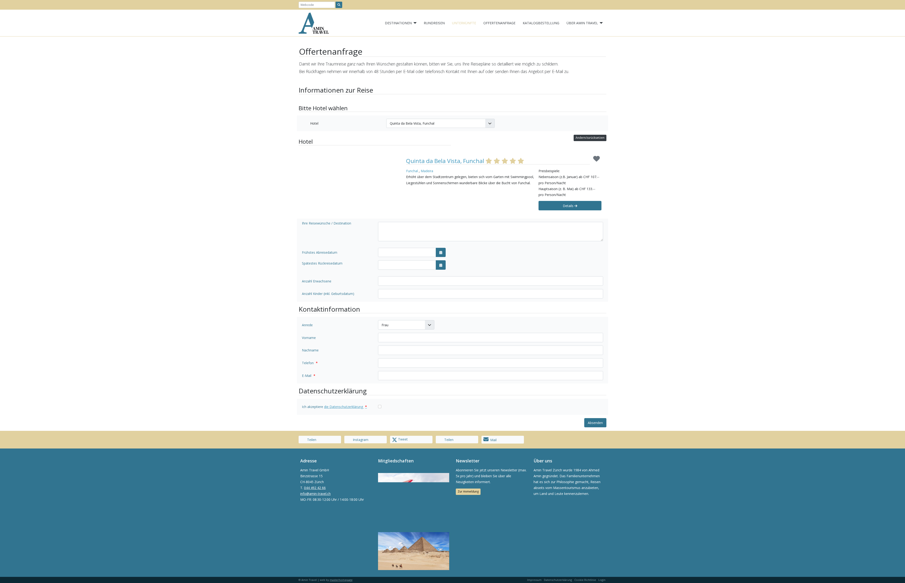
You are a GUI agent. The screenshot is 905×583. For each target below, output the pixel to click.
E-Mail (308, 375)
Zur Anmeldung (468, 491)
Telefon (310, 363)
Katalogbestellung (541, 23)
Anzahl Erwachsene (316, 281)
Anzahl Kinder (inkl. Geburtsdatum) (328, 293)
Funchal (412, 171)
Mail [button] (493, 440)
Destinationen (398, 23)
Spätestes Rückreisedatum (322, 263)
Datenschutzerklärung (558, 580)
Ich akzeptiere (334, 406)
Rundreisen (434, 23)
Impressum (534, 580)
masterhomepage (341, 580)
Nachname (310, 350)
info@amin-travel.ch (315, 493)
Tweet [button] (402, 439)
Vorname (309, 337)
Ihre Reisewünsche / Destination (326, 223)
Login (601, 580)
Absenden (595, 422)
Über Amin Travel (582, 23)
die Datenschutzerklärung (345, 406)
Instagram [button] (360, 439)
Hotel (314, 123)
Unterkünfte (464, 23)
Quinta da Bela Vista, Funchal (445, 161)
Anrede (307, 325)
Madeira (427, 171)
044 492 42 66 (315, 487)
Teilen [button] (311, 439)
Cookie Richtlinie (585, 580)
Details (568, 206)
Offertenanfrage (499, 23)
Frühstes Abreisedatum (319, 252)
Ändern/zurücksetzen (590, 138)
